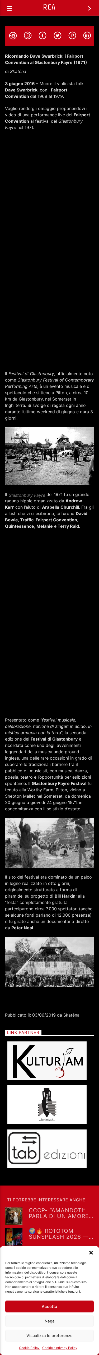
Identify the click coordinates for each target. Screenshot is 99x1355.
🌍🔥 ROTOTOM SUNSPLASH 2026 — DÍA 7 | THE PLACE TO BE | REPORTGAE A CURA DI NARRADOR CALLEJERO (60, 1233)
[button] (91, 1252)
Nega (50, 1321)
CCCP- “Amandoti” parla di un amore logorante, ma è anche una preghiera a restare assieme (61, 1213)
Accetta (49, 1306)
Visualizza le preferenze (49, 1335)
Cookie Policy (29, 1348)
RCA (49, 7)
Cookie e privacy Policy (59, 1348)
